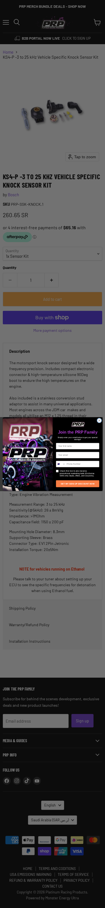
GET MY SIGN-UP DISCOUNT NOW (77, 484)
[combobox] (60, 464)
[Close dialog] (99, 420)
